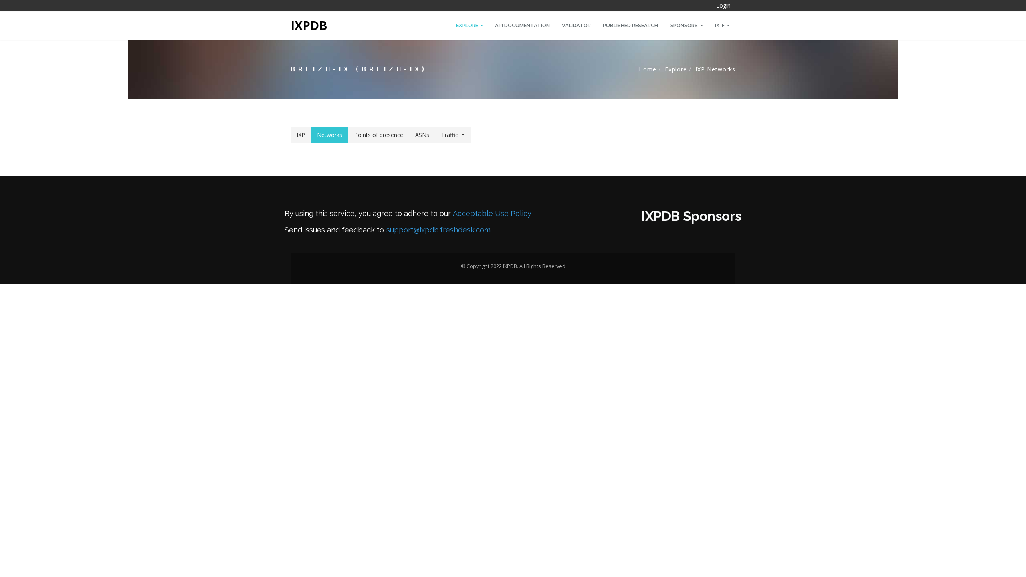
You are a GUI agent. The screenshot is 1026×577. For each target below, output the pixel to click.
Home (647, 69)
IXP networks (715, 69)
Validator (576, 25)
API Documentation (522, 25)
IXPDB (309, 25)
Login (723, 5)
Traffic (449, 135)
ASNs (422, 135)
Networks (329, 135)
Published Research (630, 25)
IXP (301, 135)
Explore (467, 25)
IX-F (720, 25)
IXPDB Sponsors (691, 216)
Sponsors (684, 25)
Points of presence (378, 135)
